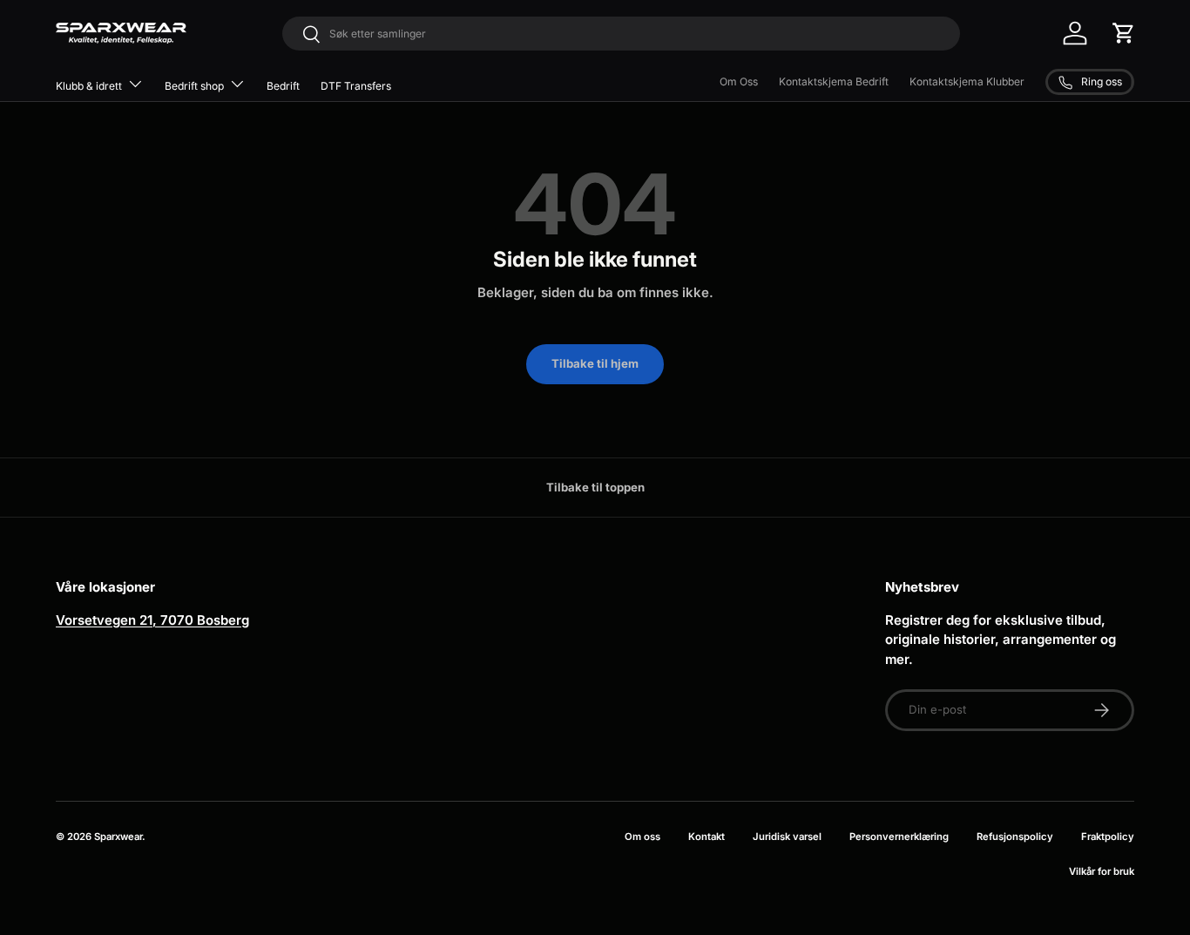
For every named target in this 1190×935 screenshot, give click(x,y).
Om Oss (739, 81)
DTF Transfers (356, 85)
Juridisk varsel (787, 836)
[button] (1124, 33)
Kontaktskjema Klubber (966, 81)
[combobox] (621, 34)
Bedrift (283, 85)
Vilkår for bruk (1101, 871)
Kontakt (706, 836)
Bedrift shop (194, 85)
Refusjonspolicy (1015, 836)
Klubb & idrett (89, 85)
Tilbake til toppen (595, 487)
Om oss (642, 836)
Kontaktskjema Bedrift (834, 81)
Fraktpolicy (1107, 836)
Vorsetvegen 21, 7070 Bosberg (152, 620)
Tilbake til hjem (595, 363)
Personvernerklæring (899, 836)
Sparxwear (118, 836)
